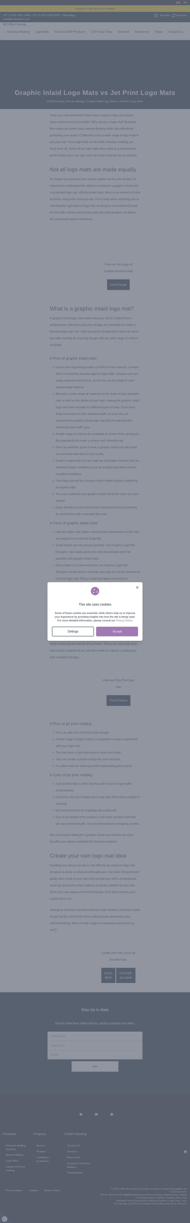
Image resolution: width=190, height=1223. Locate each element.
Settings (73, 631)
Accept (117, 631)
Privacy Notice (124, 620)
